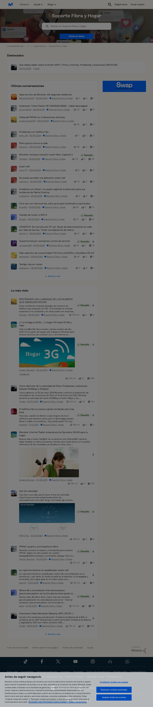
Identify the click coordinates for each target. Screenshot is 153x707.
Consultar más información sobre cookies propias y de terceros (58, 702)
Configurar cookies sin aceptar (114, 682)
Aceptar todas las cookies (114, 697)
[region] (76, 689)
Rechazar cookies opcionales (114, 690)
